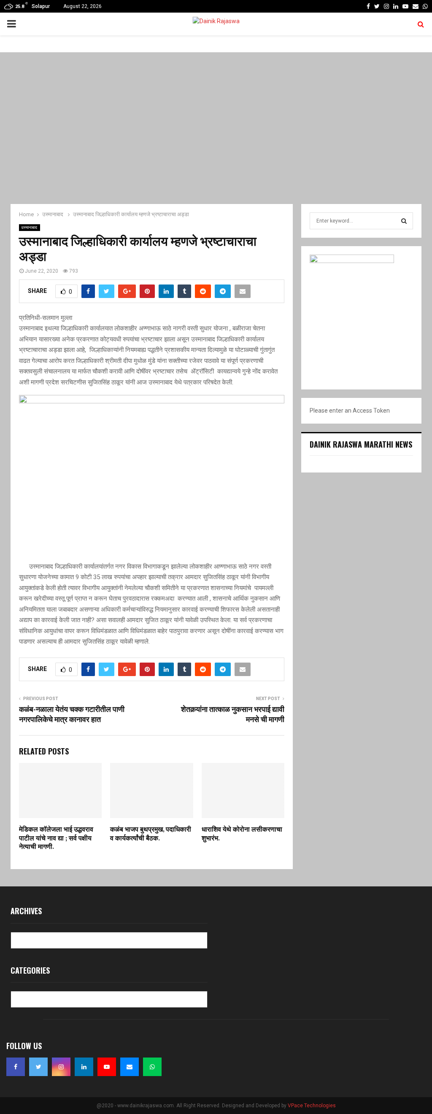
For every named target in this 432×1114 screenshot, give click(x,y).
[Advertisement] (216, 128)
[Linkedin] (84, 1067)
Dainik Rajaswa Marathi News (361, 444)
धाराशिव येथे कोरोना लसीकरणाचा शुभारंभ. (242, 834)
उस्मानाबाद (29, 227)
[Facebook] (15, 1067)
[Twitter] (38, 1067)
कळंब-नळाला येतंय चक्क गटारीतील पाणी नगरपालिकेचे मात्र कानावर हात (71, 714)
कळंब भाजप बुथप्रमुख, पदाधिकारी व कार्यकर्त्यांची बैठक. (150, 834)
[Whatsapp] (152, 1067)
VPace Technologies (312, 1106)
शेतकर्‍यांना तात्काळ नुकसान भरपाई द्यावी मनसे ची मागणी (232, 714)
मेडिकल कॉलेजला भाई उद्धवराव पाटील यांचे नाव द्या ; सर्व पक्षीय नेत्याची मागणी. (56, 838)
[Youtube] (106, 1067)
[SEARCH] (404, 220)
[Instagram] (61, 1067)
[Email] (129, 1067)
